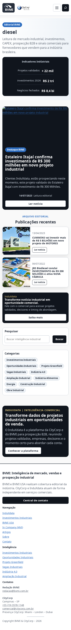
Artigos (6, 532)
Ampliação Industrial (18, 378)
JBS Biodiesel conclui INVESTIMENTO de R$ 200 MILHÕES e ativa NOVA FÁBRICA (48, 272)
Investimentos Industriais (21, 359)
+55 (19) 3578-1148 (13, 605)
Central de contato (35, 500)
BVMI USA (8, 522)
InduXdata (8, 513)
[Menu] (57, 8)
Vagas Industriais (16, 372)
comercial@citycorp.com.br (18, 608)
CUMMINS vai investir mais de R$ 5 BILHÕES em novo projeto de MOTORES (49, 240)
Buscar (59, 339)
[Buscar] (65, 7)
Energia (11, 384)
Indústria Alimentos (46, 378)
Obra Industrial (15, 390)
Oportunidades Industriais (21, 366)
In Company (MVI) (12, 527)
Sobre (5, 536)
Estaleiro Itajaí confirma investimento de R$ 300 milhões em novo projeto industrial (29, 163)
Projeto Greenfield (51, 366)
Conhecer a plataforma (23, 450)
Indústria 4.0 (38, 372)
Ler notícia (41, 204)
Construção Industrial (32, 384)
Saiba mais (36, 317)
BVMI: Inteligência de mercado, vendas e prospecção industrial (32, 475)
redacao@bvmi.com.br (15, 591)
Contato (6, 541)
